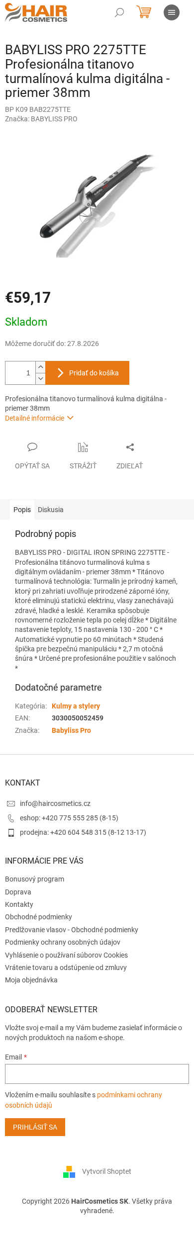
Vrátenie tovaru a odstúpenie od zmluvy (66, 967)
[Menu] (172, 12)
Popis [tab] (22, 510)
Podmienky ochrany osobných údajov (62, 942)
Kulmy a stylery (76, 706)
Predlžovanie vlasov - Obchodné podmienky (71, 930)
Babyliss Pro (71, 730)
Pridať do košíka (94, 373)
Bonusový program (34, 879)
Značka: (41, 119)
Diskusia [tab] (51, 510)
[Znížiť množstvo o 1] (40, 378)
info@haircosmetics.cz (55, 803)
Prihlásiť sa (35, 1127)
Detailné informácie (34, 418)
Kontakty (19, 904)
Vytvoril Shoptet (106, 1171)
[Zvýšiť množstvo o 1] (40, 367)
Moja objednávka (31, 980)
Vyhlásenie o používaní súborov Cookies (66, 955)
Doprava (18, 892)
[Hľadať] (119, 12)
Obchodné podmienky (38, 917)
